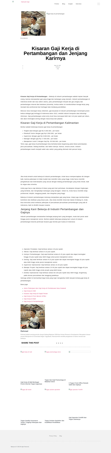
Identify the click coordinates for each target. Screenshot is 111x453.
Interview (78, 4)
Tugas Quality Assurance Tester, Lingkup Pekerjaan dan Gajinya (31, 422)
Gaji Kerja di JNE (30, 291)
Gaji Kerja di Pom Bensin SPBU (35, 296)
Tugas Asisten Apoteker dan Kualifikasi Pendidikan (54, 421)
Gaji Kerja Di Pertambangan (33, 301)
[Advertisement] (55, 83)
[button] (98, 4)
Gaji (58, 68)
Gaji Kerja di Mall (30, 299)
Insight (70, 4)
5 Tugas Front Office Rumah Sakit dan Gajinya (78, 384)
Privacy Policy (53, 436)
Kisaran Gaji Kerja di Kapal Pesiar (36, 293)
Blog (63, 4)
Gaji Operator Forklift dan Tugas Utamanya (77, 418)
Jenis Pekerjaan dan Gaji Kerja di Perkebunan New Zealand (45, 288)
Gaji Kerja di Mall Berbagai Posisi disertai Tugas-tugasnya (31, 383)
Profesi (57, 4)
